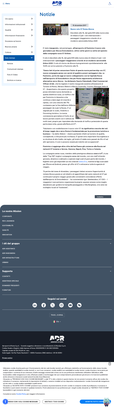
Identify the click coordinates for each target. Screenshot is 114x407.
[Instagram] (61, 305)
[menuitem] (7, 216)
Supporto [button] (7, 271)
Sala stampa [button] (10, 58)
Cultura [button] (8, 52)
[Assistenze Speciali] (110, 3)
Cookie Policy (21, 394)
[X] (52, 305)
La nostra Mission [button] (11, 211)
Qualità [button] (8, 30)
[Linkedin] (35, 305)
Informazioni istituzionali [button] (15, 24)
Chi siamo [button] (9, 19)
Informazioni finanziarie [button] (14, 36)
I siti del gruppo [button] (11, 243)
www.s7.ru (83, 161)
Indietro (100, 197)
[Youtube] (70, 305)
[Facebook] (43, 305)
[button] (57, 321)
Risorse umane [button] (11, 47)
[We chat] (79, 305)
